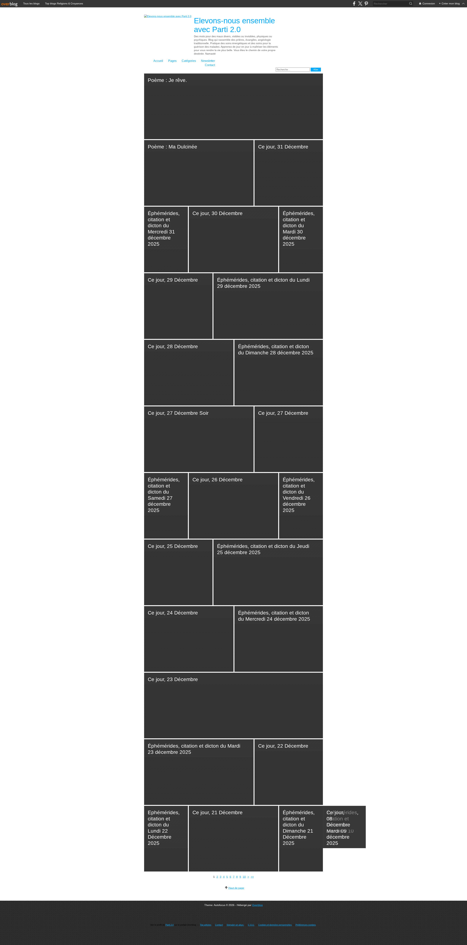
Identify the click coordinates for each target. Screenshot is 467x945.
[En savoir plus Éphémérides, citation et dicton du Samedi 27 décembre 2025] (166, 506)
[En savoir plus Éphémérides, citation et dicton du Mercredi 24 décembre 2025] (278, 639)
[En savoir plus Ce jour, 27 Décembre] (288, 439)
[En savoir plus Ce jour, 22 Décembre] (288, 772)
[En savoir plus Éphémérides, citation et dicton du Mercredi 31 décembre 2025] (166, 239)
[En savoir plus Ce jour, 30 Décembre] (233, 239)
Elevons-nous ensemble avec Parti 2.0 (234, 25)
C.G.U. (251, 925)
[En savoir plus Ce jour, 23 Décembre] (233, 705)
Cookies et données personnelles (275, 925)
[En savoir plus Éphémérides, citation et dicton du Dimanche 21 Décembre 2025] (301, 838)
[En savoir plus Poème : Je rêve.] (233, 106)
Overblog (257, 905)
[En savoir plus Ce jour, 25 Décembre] (178, 572)
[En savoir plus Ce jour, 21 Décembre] (233, 838)
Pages (172, 60)
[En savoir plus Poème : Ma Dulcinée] (199, 173)
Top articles (205, 925)
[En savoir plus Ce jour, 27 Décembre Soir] (199, 439)
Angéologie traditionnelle (340, 839)
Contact (210, 65)
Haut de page (236, 887)
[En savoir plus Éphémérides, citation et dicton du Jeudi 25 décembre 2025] (268, 572)
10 (244, 876)
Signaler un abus (235, 925)
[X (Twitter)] (360, 3)
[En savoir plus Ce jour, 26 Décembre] (233, 506)
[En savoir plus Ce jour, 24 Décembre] (189, 639)
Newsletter (208, 60)
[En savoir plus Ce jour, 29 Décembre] (178, 306)
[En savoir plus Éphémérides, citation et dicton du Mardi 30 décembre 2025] (301, 239)
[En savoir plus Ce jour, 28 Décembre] (189, 372)
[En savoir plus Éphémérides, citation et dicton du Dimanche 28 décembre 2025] (278, 372)
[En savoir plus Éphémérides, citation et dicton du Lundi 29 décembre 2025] (268, 306)
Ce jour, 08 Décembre (338, 819)
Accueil (158, 60)
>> (252, 876)
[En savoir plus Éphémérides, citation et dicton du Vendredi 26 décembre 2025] (301, 506)
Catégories (189, 60)
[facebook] (354, 3)
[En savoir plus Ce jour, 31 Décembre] (288, 173)
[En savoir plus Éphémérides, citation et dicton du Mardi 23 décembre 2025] (199, 772)
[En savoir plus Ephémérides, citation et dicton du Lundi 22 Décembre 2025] (166, 838)
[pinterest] (366, 3)
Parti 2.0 (169, 925)
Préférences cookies (306, 925)
